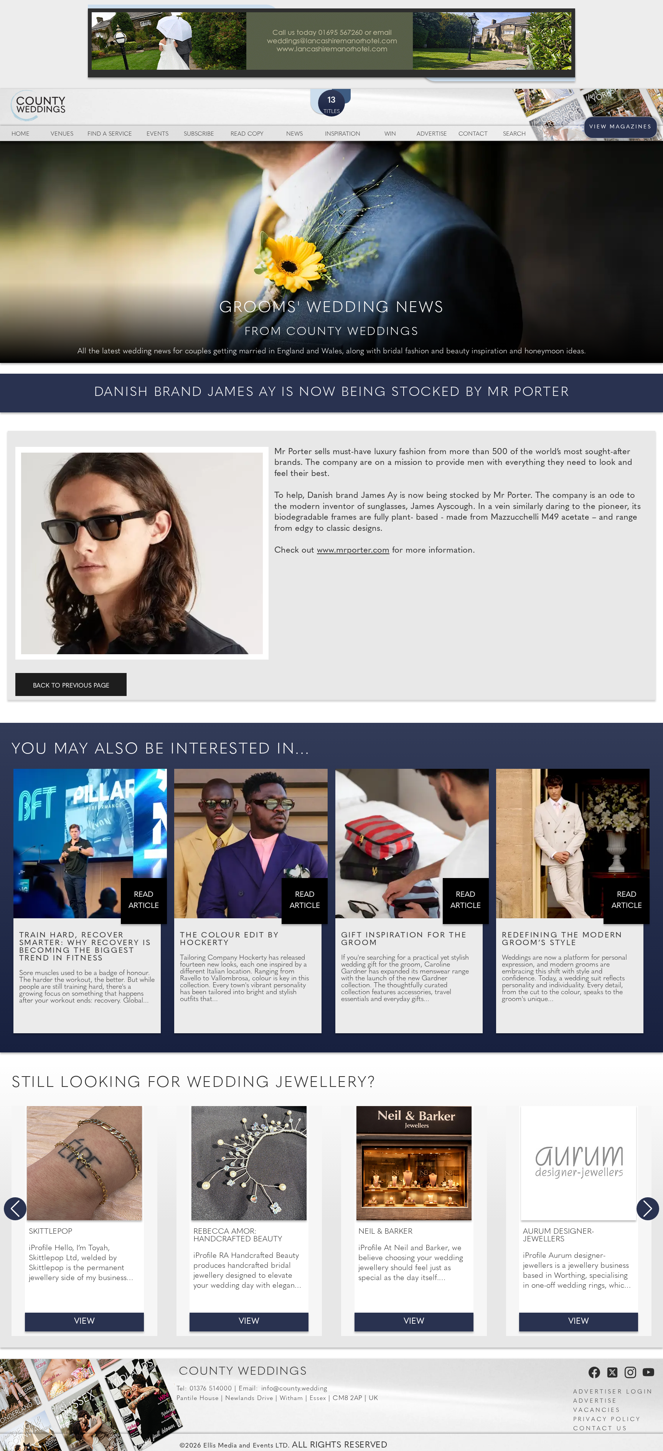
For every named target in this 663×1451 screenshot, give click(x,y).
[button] (15, 1208)
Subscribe (199, 134)
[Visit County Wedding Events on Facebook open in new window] (592, 1376)
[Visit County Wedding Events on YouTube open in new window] (646, 1376)
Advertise (432, 134)
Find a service (109, 134)
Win (390, 134)
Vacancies (597, 1410)
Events (157, 134)
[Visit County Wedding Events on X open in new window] (612, 1376)
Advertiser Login (613, 1392)
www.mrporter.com (353, 550)
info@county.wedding (294, 1388)
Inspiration (342, 134)
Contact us (600, 1429)
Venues (62, 134)
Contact (473, 134)
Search (514, 134)
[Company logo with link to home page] (61, 96)
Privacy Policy (607, 1420)
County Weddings (243, 1372)
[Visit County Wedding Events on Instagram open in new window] (628, 1376)
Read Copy (247, 134)
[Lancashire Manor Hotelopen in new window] (331, 43)
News (294, 134)
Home (21, 134)
